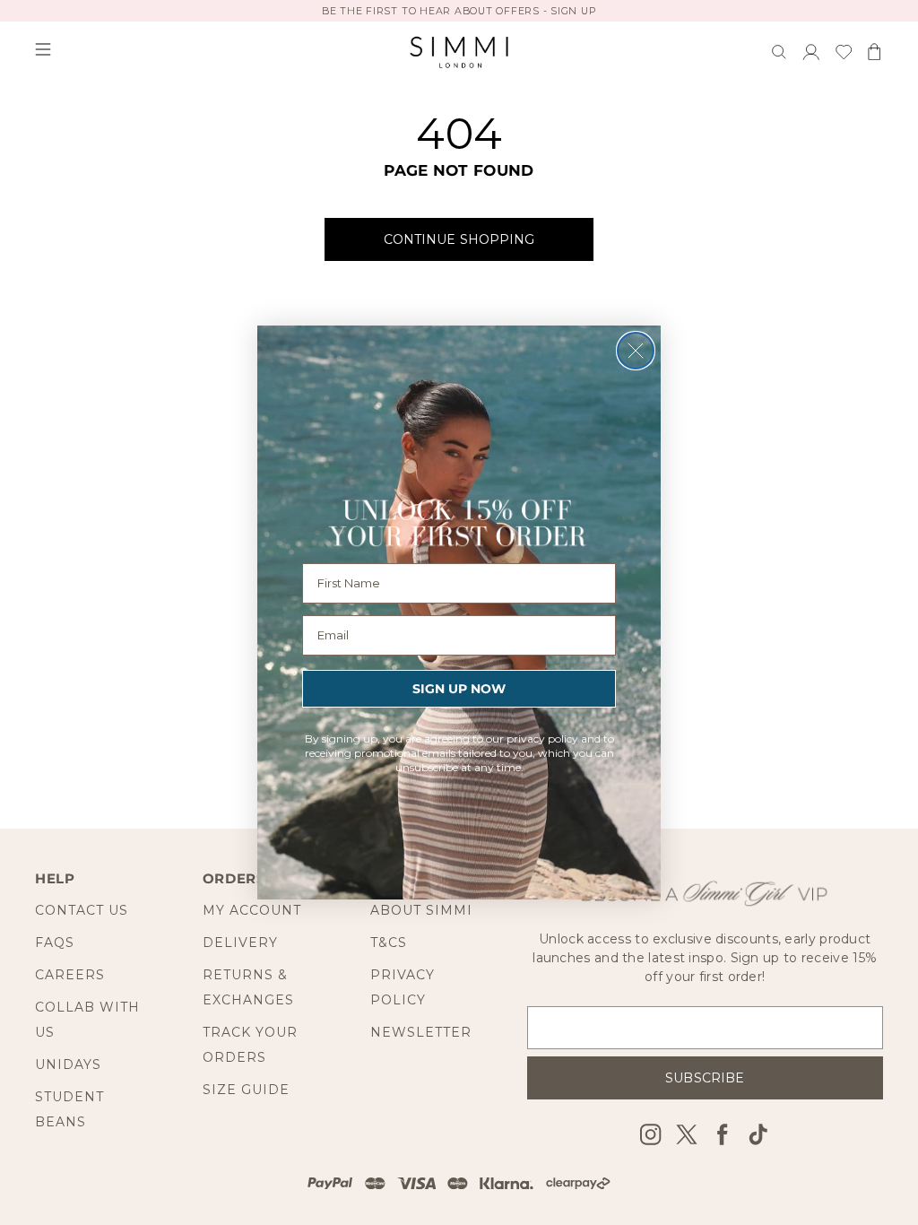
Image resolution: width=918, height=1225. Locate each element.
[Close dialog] (636, 351)
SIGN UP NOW (459, 689)
